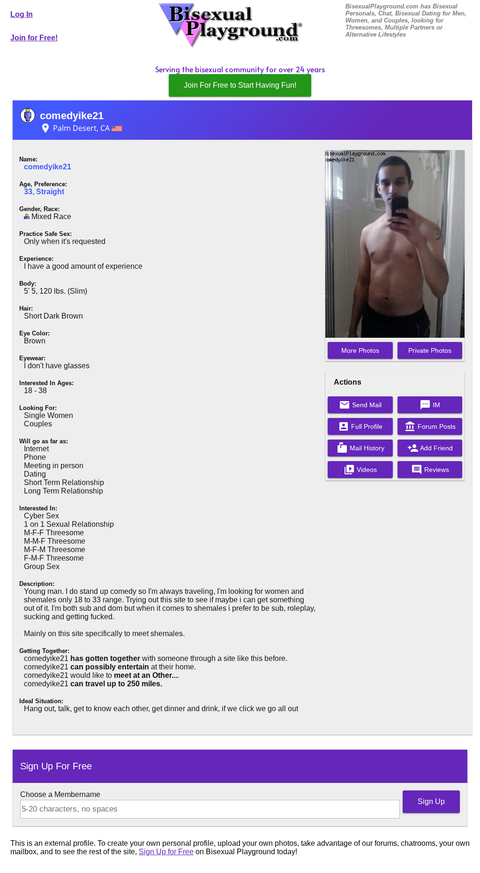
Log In (21, 14)
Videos (360, 469)
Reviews (430, 469)
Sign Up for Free (166, 852)
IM (430, 404)
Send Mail (360, 404)
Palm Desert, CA (76, 128)
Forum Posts (430, 426)
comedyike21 (72, 115)
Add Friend (430, 448)
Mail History (360, 448)
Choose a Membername (60, 794)
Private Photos (429, 350)
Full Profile (360, 426)
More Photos (360, 350)
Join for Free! (34, 38)
